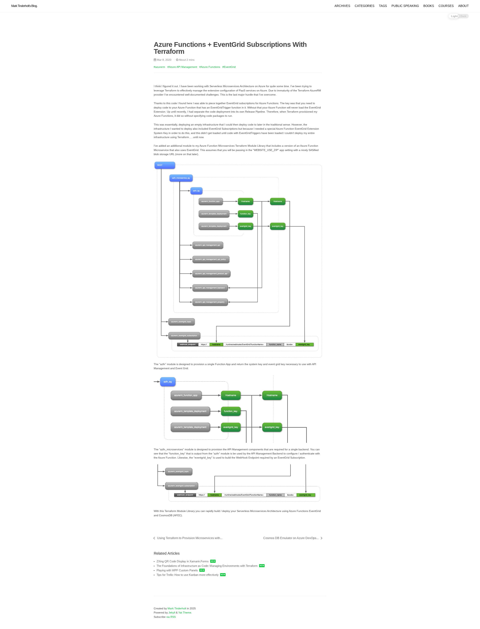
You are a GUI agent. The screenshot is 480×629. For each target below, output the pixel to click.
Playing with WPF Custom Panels (177, 570)
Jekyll (172, 612)
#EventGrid (229, 66)
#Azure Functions (209, 66)
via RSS (171, 616)
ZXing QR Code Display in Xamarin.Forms (183, 561)
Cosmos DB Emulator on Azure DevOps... (291, 538)
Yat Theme (184, 612)
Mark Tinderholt (177, 608)
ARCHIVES (342, 5)
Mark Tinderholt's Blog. (24, 5)
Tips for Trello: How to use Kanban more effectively (188, 574)
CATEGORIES (364, 5)
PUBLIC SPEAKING (405, 5)
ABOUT (463, 5)
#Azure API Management (182, 66)
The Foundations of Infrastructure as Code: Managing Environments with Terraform (207, 565)
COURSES (446, 5)
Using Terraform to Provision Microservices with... (189, 538)
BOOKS (428, 5)
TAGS (383, 5)
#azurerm (159, 66)
